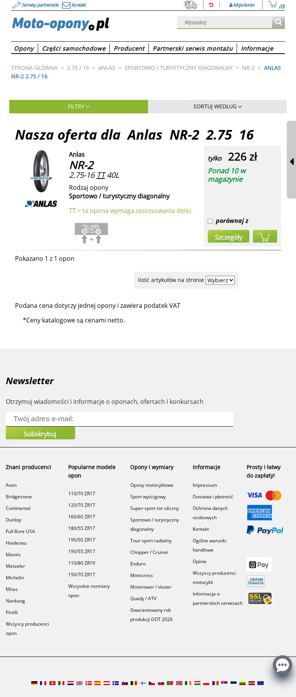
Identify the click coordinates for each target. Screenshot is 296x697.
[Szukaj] (278, 22)
